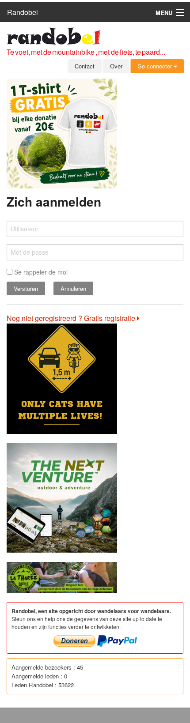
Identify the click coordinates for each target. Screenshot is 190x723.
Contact (85, 66)
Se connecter (156, 66)
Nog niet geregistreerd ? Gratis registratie (72, 318)
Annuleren (73, 288)
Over (116, 66)
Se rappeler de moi (40, 271)
